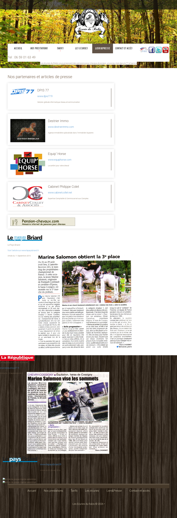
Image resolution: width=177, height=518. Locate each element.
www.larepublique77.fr (9, 368)
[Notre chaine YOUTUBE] (165, 50)
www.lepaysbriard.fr (51, 464)
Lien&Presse (114, 490)
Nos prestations (53, 490)
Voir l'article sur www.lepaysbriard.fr (23, 250)
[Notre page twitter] (158, 50)
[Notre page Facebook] (151, 50)
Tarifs (60, 48)
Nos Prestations (39, 48)
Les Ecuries (81, 48)
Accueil (18, 48)
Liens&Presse (102, 48)
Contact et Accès (123, 48)
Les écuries (92, 490)
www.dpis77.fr (45, 96)
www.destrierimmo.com (61, 126)
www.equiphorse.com (59, 159)
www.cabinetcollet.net (60, 192)
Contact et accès (139, 490)
